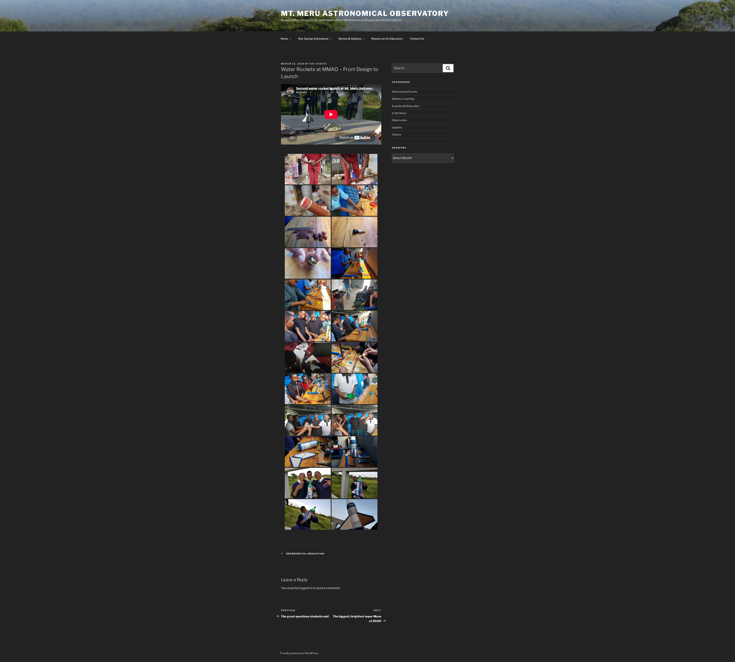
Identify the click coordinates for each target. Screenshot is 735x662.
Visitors (396, 134)
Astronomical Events (404, 91)
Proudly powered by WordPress (299, 653)
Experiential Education (305, 553)
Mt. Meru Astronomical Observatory (365, 13)
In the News (399, 113)
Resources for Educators (387, 38)
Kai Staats (318, 63)
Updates (397, 127)
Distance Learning (403, 98)
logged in (305, 588)
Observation (399, 120)
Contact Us (417, 38)
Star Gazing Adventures (313, 38)
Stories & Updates (349, 38)
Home (284, 38)
